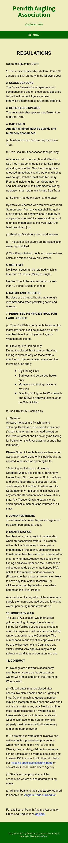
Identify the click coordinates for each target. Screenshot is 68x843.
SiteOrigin (43, 836)
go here (40, 814)
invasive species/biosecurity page (31, 763)
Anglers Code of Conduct (39, 795)
